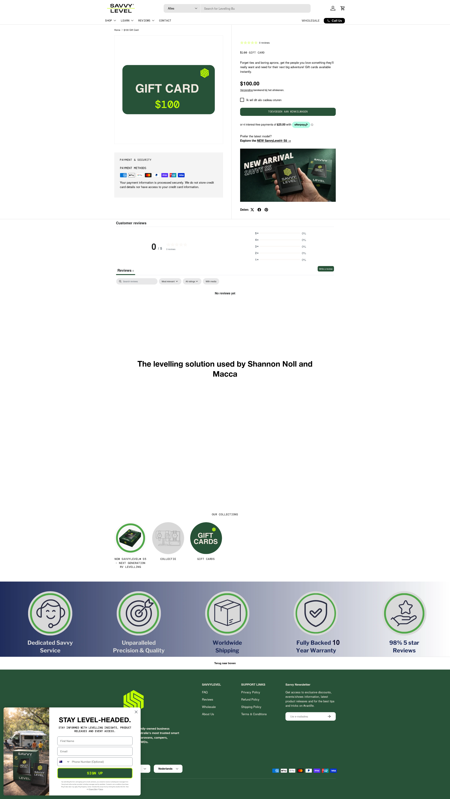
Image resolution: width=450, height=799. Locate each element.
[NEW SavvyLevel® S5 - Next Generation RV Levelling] (130, 538)
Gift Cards (206, 559)
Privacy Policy (250, 692)
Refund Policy (250, 699)
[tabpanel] (225, 305)
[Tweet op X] (252, 209)
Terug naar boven (225, 663)
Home (117, 30)
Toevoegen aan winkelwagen (288, 111)
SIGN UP (95, 773)
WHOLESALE (311, 21)
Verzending (246, 90)
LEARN (125, 20)
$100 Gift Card (131, 30)
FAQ (205, 692)
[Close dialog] (136, 712)
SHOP (108, 20)
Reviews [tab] (125, 270)
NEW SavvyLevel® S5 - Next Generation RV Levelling (130, 563)
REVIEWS (144, 20)
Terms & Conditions (254, 714)
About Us (208, 714)
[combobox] (237, 8)
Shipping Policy (251, 706)
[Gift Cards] (206, 538)
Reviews (207, 699)
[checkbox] (211, 281)
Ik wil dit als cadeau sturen (263, 100)
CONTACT (165, 20)
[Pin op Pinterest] (266, 209)
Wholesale (209, 706)
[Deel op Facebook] (259, 209)
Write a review (326, 268)
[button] (343, 8)
